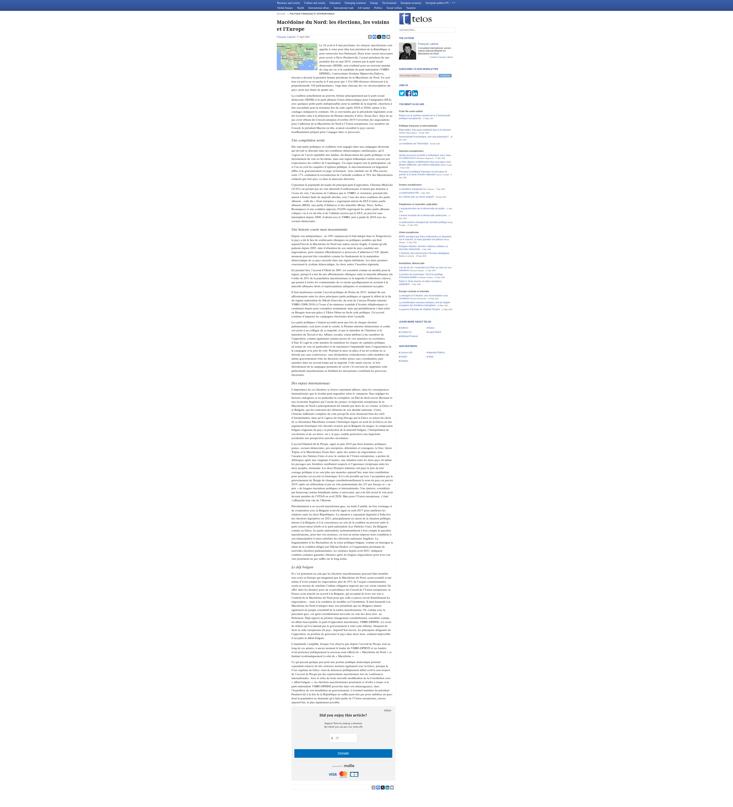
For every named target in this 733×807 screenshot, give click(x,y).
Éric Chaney (428, 189)
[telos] (427, 19)
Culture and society (314, 3)
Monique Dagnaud (425, 158)
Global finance (285, 8)
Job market (364, 8)
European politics (435, 3)
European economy (411, 3)
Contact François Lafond (441, 57)
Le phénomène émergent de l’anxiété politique (423, 222)
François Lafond (286, 37)
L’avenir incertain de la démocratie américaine (423, 215)
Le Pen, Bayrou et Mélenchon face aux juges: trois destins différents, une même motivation (425, 163)
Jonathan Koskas (425, 277)
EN (447, 3)
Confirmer (445, 75)
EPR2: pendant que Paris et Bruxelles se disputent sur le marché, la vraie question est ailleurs (425, 238)
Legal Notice (434, 332)
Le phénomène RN (409, 193)
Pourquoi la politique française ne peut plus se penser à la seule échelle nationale (423, 173)
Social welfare (394, 8)
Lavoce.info (406, 352)
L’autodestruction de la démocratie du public (422, 208)
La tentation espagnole (411, 189)
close (387, 710)
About (431, 328)
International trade (344, 8)
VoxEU (403, 356)
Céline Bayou (411, 133)
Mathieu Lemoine (406, 256)
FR (453, 3)
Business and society (288, 3)
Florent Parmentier (418, 299)
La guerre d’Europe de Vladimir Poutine (419, 309)
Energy (374, 3)
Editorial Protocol (409, 336)
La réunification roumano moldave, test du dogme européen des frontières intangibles (424, 304)
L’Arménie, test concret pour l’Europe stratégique (424, 253)
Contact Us (406, 332)
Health (300, 8)
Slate (431, 356)
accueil (281, 13)
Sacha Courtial (442, 175)
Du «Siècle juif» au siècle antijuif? (416, 197)
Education (335, 3)
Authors (404, 328)
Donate (343, 753)
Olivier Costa (446, 165)
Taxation (411, 8)
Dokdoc (404, 361)
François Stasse (417, 270)
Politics (378, 8)
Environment (389, 3)
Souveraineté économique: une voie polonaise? (424, 136)
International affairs (319, 8)
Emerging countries (355, 3)
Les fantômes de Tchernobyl (413, 143)
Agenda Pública (436, 352)
